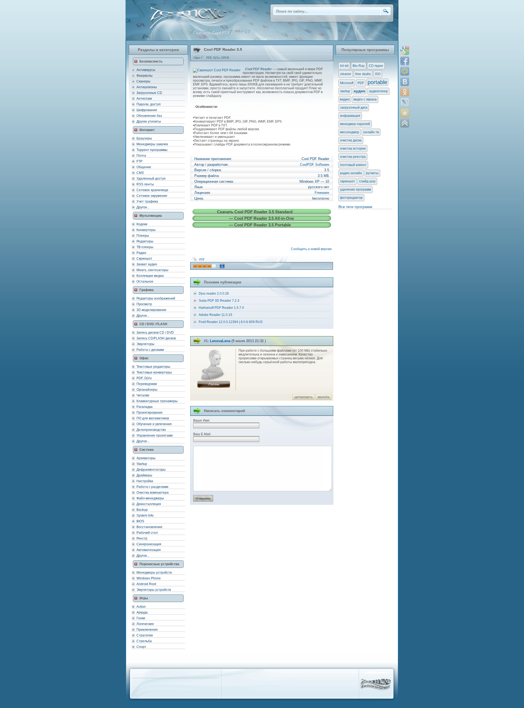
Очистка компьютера (152, 492)
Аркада (142, 612)
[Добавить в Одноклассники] (404, 92)
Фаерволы (144, 76)
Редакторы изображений (155, 298)
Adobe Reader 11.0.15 (215, 315)
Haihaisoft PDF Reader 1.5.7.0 (221, 308)
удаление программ (355, 189)
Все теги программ (355, 207)
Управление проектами (154, 435)
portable (377, 82)
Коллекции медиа (150, 276)
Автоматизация (148, 550)
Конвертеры (146, 230)
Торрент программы (152, 150)
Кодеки (141, 224)
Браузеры (144, 138)
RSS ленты (145, 184)
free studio (363, 74)
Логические (145, 624)
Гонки (140, 618)
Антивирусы (145, 70)
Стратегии (144, 635)
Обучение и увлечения (154, 424)
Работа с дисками (150, 350)
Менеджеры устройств (154, 572)
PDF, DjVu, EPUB (217, 57)
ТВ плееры (144, 247)
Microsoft (346, 83)
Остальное (144, 281)
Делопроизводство (151, 430)
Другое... (143, 207)
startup (345, 91)
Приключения (147, 630)
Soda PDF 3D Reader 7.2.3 (219, 301)
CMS (140, 173)
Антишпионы (146, 87)
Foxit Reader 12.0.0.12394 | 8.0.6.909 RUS (231, 322)
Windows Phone (148, 578)
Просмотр (144, 304)
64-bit (344, 66)
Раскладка (144, 407)
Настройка (144, 481)
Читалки (142, 395)
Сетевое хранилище (152, 190)
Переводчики (146, 384)
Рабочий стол (147, 533)
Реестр (141, 538)
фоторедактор (351, 198)
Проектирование (149, 412)
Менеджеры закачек (152, 144)
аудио (359, 91)
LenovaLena (220, 341)
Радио (141, 253)
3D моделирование (151, 310)
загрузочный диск (353, 107)
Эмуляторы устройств (153, 590)
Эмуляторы (145, 344)
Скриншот (144, 258)
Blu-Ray (359, 66)
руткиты (372, 173)
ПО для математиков (152, 418)
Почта (141, 156)
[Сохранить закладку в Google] (404, 50)
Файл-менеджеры (150, 498)
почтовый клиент (353, 165)
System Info (145, 515)
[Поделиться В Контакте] (404, 81)
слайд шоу (367, 181)
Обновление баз (149, 116)
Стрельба (144, 641)
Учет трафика (147, 201)
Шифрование (146, 110)
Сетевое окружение (151, 196)
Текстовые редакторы (153, 367)
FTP (139, 161)
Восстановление (149, 527)
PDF (202, 259)
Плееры (142, 236)
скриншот (347, 181)
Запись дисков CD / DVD (155, 332)
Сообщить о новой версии (312, 249)
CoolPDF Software (314, 164)
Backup (142, 510)
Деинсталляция (148, 504)
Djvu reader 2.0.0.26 (214, 293)
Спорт (141, 647)
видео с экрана (365, 99)
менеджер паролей (355, 124)
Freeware (322, 193)
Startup (141, 464)
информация (350, 116)
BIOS (140, 521)
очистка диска (351, 140)
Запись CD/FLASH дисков (156, 338)
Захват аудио (146, 264)
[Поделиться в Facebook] (404, 61)
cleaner (345, 74)
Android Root (146, 584)
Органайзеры (146, 390)
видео (345, 99)
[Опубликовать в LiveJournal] (404, 102)
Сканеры (143, 81)
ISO (377, 74)
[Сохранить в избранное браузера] (404, 112)
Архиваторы (146, 458)
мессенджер (349, 132)
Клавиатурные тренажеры (157, 401)
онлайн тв (371, 132)
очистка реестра (353, 157)
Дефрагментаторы (151, 470)
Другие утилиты (148, 121)
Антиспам (144, 98)
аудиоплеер (378, 91)
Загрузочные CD (149, 93)
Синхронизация (148, 544)
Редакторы (144, 241)
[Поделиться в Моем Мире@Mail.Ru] (404, 71)
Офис (197, 57)
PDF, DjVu (144, 378)
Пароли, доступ (148, 104)
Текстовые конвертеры (154, 372)
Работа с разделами (152, 487)
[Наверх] (404, 123)
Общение (143, 167)
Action (141, 607)
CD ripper (376, 66)
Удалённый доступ (151, 178)
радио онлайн (351, 173)
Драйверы (144, 475)
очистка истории (353, 148)
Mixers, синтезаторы (152, 270)
